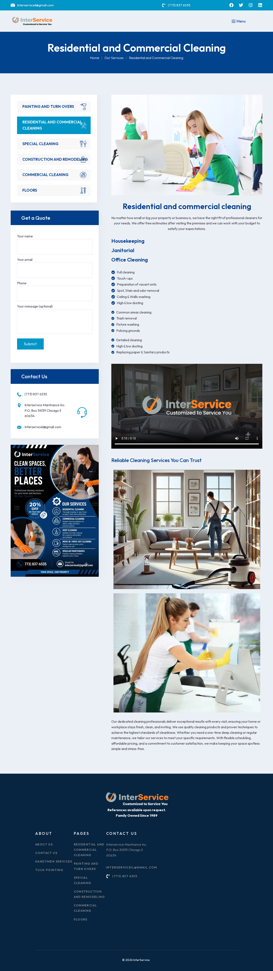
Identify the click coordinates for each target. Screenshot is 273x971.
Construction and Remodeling (55, 159)
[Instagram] (250, 5)
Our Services (114, 58)
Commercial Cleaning (45, 174)
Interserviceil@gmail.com (43, 427)
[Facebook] (231, 5)
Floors (29, 190)
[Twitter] (241, 5)
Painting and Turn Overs (48, 106)
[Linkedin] (260, 5)
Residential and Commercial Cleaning (52, 125)
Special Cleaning (40, 143)
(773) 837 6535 (36, 394)
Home (94, 58)
